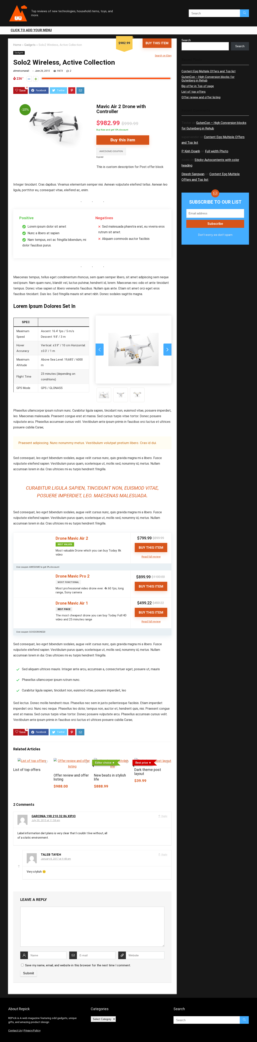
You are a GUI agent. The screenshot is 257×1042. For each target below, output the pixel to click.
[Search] (244, 13)
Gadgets (30, 45)
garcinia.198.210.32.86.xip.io (54, 816)
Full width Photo (216, 151)
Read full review (151, 556)
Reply (164, 816)
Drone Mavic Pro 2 (72, 576)
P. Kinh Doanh (191, 151)
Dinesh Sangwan (193, 174)
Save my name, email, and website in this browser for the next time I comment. (78, 965)
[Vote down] (29, 78)
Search (186, 40)
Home (17, 45)
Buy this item (157, 43)
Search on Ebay (163, 55)
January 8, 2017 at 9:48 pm (56, 858)
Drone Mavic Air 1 (72, 603)
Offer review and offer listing (201, 97)
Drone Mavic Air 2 (72, 538)
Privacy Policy (32, 1030)
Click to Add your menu (31, 30)
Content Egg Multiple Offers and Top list (209, 71)
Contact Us (15, 1030)
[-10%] (52, 105)
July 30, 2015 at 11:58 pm (46, 820)
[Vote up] (36, 78)
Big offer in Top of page (198, 86)
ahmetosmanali (21, 70)
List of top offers (27, 770)
